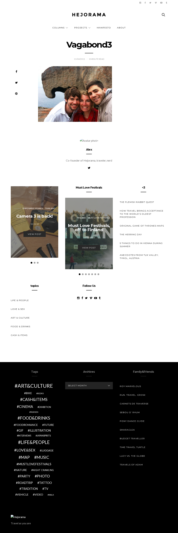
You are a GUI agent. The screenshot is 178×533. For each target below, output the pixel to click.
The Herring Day (131, 234)
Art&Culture (35, 386)
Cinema (26, 406)
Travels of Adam (131, 464)
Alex (89, 149)
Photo (43, 476)
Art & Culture (20, 317)
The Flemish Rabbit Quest (137, 202)
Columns (58, 27)
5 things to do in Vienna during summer (141, 245)
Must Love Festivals (99, 217)
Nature (21, 469)
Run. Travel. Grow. (133, 395)
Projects (80, 27)
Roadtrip (25, 483)
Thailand (50, 208)
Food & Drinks (20, 326)
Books (40, 393)
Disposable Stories (33, 208)
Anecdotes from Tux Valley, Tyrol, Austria (139, 256)
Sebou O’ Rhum (130, 412)
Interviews (24, 435)
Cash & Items (19, 335)
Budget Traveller (132, 438)
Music (43, 457)
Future (49, 424)
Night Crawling (43, 470)
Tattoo (45, 483)
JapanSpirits (44, 435)
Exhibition (45, 407)
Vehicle (22, 494)
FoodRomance (26, 424)
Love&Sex (26, 450)
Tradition (29, 488)
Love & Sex (18, 309)
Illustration (40, 430)
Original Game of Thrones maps (142, 225)
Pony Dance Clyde (132, 421)
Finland (81, 217)
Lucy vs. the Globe (132, 456)
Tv (46, 488)
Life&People (35, 442)
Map (25, 457)
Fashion (34, 412)
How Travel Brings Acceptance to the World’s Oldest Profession (141, 213)
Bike (29, 393)
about (121, 27)
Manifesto (104, 27)
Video (38, 494)
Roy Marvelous (130, 386)
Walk (51, 495)
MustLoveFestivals (34, 464)
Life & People (20, 300)
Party (25, 476)
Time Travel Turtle (132, 447)
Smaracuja (127, 429)
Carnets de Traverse (134, 403)
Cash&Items (34, 399)
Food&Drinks (35, 417)
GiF (20, 430)
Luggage (47, 450)
